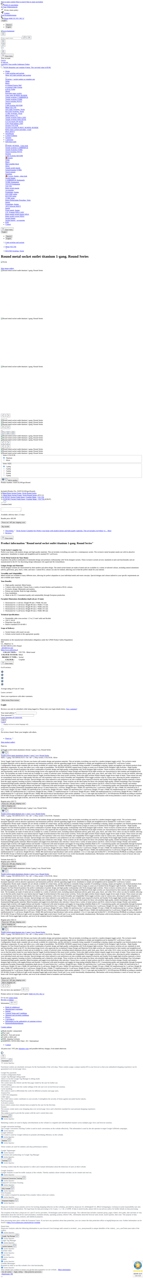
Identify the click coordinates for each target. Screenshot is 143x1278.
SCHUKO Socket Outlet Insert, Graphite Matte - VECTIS (24, 499)
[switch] (2, 1063)
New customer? (71, 709)
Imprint (8, 1011)
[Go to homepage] (7, 31)
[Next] (8, 415)
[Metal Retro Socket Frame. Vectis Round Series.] (19, 493)
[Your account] (3, 52)
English (8, 27)
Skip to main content (8, 2)
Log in (3, 60)
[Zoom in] (13, 433)
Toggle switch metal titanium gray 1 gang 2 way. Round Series (23, 814)
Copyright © (9, 1019)
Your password (7, 715)
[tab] (58, 531)
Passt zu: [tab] (8, 738)
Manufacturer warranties (14, 1009)
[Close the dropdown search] (29, 37)
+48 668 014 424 (7, 648)
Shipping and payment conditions (17, 1015)
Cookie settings (6, 1027)
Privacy (8, 1017)
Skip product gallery (8, 742)
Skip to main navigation (34, 2)
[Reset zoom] (8, 433)
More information (64, 1270)
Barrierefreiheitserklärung (14, 1023)
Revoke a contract (7, 1000)
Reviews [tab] (8, 533)
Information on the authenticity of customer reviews (23, 1021)
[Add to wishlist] (4, 753)
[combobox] (11, 38)
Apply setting (18, 1272)
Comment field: (6, 504)
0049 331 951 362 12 (36, 994)
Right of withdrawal (12, 1007)
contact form (13, 998)
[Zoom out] (3, 433)
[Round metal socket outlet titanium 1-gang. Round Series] (22, 270)
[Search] (24, 37)
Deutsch (9, 25)
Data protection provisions (33, 1272)
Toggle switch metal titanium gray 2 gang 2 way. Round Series (23, 932)
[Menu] (3, 34)
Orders (27, 64)
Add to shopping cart (8, 806)
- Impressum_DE (7, 1274)
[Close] (2, 430)
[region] (71, 361)
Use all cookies (7, 1272)
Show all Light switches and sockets (18, 75)
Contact (8, 1045)
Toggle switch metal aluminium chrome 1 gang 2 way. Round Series (25, 755)
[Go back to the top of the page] (3, 1056)
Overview (4, 64)
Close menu (9, 56)
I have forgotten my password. (11, 717)
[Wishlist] (2, 49)
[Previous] (3, 415)
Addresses (21, 64)
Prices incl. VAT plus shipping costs (13, 522)
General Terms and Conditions (16, 1013)
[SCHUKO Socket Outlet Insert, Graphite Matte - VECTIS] (22, 497)
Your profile (12, 64)
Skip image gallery (7, 268)
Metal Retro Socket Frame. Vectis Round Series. (20, 495)
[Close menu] (6, 144)
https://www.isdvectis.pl (9, 650)
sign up (5, 62)
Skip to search (21, 2)
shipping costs (24, 1049)
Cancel (3, 722)
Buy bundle (5, 526)
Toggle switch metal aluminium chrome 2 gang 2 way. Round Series (25, 874)
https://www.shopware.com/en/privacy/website (23, 1222)
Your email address (8, 713)
